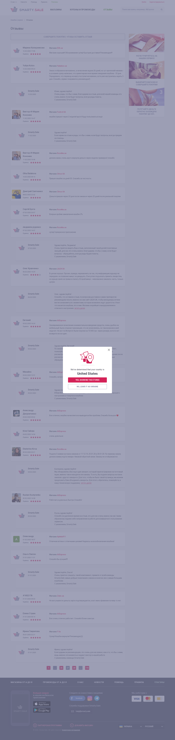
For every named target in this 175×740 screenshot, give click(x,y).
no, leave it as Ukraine (87, 387)
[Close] (109, 350)
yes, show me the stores (87, 380)
